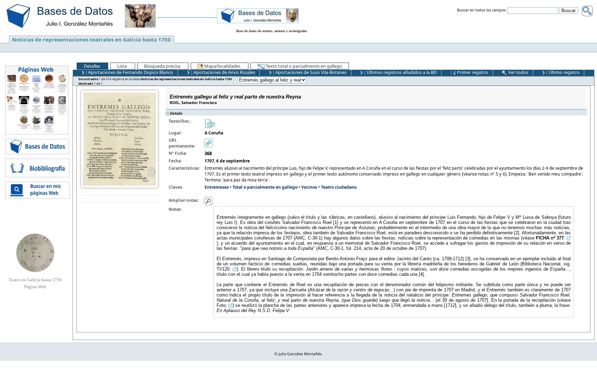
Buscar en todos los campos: (481, 10)
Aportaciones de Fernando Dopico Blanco (130, 72)
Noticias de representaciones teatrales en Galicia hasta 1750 (91, 39)
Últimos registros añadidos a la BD (401, 72)
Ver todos (517, 72)
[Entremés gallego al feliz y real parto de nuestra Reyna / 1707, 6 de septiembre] (119, 138)
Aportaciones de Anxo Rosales (223, 72)
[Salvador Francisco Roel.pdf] (210, 123)
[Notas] (208, 201)
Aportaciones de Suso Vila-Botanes (310, 72)
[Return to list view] (120, 199)
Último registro (564, 72)
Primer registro (472, 72)
